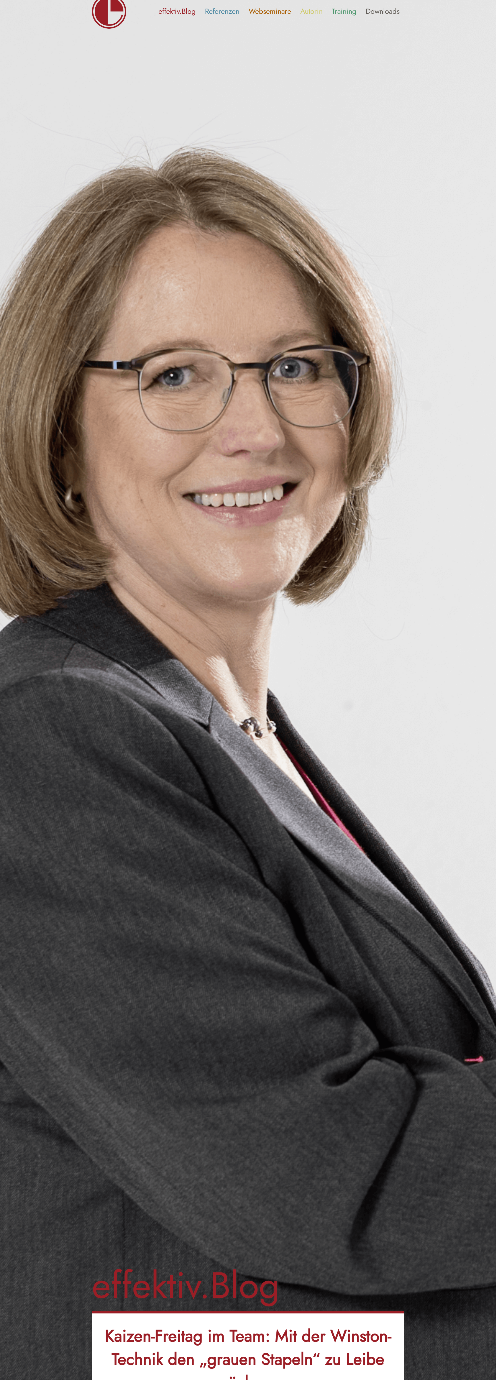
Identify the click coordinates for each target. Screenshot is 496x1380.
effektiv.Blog (177, 11)
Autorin (311, 11)
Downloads (383, 11)
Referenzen (222, 11)
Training (344, 11)
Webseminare (270, 11)
